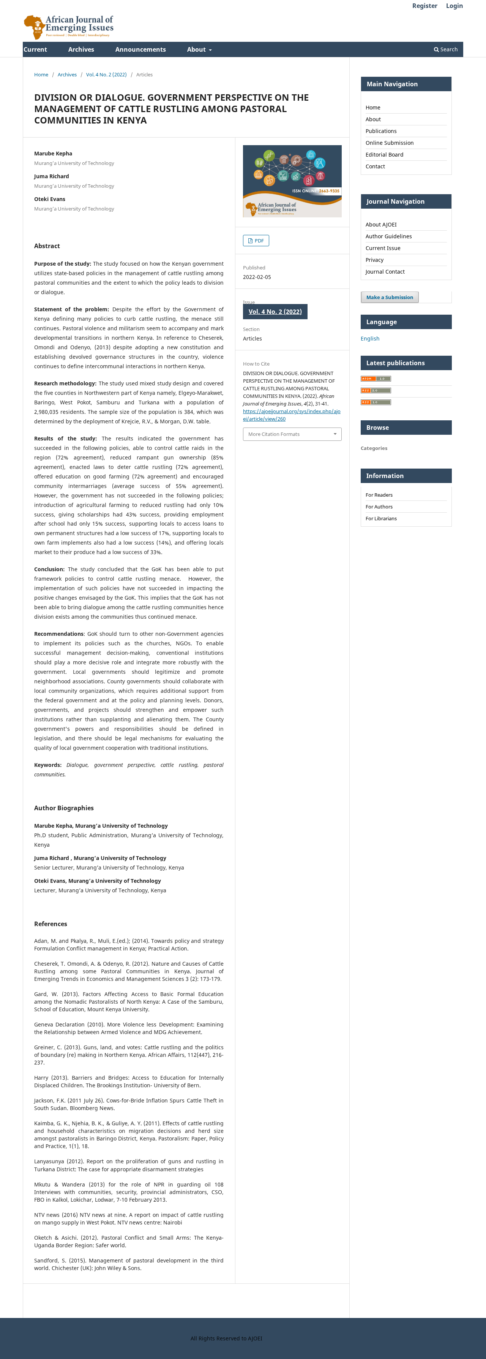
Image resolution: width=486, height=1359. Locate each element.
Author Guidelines (389, 236)
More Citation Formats (274, 434)
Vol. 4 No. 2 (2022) (106, 74)
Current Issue (383, 248)
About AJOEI (381, 224)
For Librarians (381, 518)
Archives (81, 49)
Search (448, 49)
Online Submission (390, 142)
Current (35, 49)
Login (454, 6)
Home (41, 74)
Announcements (140, 49)
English (370, 338)
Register (424, 6)
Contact (375, 166)
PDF (259, 240)
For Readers (379, 494)
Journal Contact (385, 271)
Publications (381, 131)
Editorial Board (385, 154)
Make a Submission (389, 297)
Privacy (374, 259)
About (197, 49)
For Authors (379, 506)
